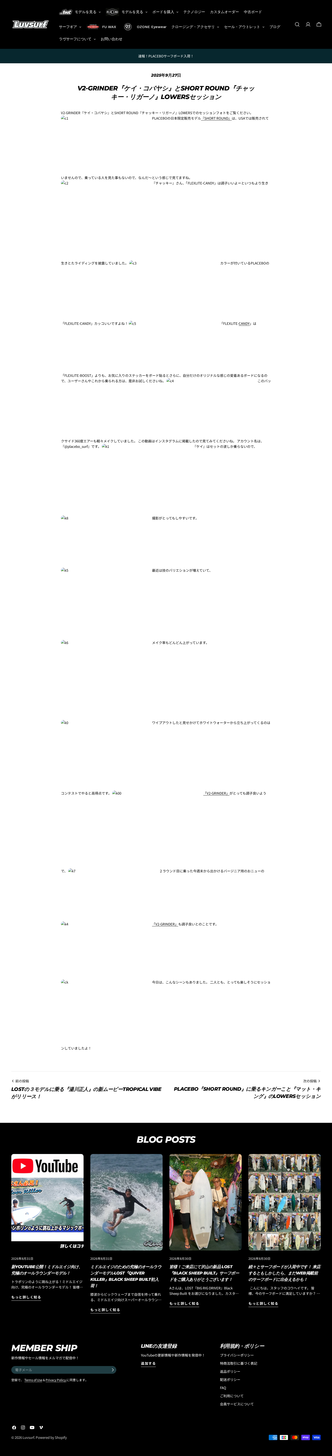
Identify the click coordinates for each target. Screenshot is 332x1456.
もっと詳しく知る (26, 1297)
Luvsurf (28, 1437)
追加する (148, 1363)
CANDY (244, 323)
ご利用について (232, 1395)
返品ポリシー (230, 1371)
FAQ (223, 1387)
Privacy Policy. (56, 1380)
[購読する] (113, 1370)
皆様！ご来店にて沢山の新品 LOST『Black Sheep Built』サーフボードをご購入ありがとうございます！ (204, 1273)
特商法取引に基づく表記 (238, 1363)
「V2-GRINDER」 (216, 793)
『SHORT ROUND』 (216, 118)
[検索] (297, 24)
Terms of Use (33, 1380)
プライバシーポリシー (237, 1355)
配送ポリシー (230, 1379)
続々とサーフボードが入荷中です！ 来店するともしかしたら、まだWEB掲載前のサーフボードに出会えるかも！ (284, 1273)
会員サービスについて (237, 1404)
